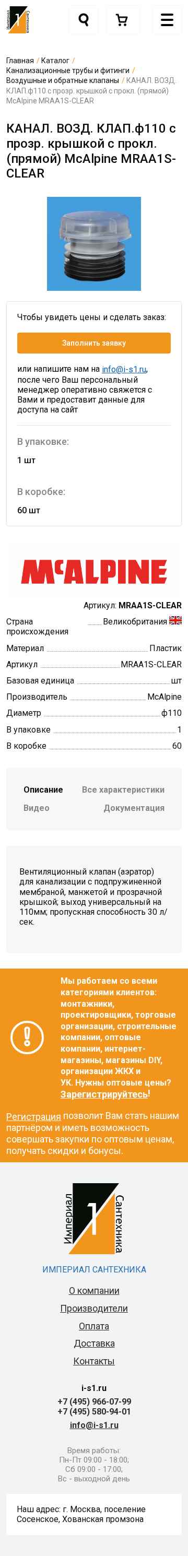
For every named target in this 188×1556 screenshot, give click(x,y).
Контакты (94, 1360)
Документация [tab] (133, 808)
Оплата (94, 1326)
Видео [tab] (37, 808)
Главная (20, 60)
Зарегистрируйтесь (104, 1094)
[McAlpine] (94, 571)
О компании (94, 1290)
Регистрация (33, 1116)
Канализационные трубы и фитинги (68, 70)
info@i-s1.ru (124, 369)
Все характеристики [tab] (123, 790)
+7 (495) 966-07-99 (94, 1402)
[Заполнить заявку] (123, 19)
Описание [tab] (43, 790)
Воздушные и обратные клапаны (62, 80)
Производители (94, 1308)
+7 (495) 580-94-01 (94, 1412)
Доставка (94, 1343)
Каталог (55, 60)
